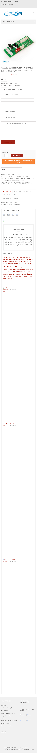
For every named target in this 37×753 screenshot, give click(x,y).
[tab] (6, 195)
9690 (12, 182)
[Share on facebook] (9, 169)
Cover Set (5, 264)
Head (18, 267)
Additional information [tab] (22, 191)
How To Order (5, 723)
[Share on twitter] (12, 169)
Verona (10, 278)
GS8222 (27, 182)
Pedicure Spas (24, 272)
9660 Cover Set (26, 257)
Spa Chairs (10, 276)
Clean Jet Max (27, 261)
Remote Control (11, 274)
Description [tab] (7, 191)
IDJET (21, 267)
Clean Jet (20, 261)
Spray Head (19, 276)
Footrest (16, 264)
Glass (20, 263)
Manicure (12, 269)
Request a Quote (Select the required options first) (18, 161)
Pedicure (15, 272)
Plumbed (31, 272)
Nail (32, 269)
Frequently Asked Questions (9, 720)
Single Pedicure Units (21, 274)
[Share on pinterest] (16, 169)
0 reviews (14, 75)
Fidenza (10, 264)
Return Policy (4, 710)
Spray (14, 276)
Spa (28, 274)
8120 (4, 257)
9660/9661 (5, 259)
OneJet (10, 272)
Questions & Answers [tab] (10, 198)
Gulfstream (4, 184)
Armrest (5, 261)
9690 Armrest (15, 259)
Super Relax (11, 184)
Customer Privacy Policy (7, 708)
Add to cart (16, 155)
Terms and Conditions (7, 726)
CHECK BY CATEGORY (8, 21)
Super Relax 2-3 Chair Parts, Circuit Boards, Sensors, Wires (17, 179)
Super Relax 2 (19, 184)
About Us (3, 705)
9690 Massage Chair (19, 182)
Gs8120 (30, 263)
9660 (9, 182)
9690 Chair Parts (9, 70)
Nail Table (5, 272)
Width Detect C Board (29, 184)
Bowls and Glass (13, 261)
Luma (25, 267)
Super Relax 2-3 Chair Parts (17, 178)
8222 (5, 182)
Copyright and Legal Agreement (6, 717)
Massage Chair (19, 269)
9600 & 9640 (12, 257)
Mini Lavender (27, 269)
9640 (16, 257)
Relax (4, 274)
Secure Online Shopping (8, 713)
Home (2, 70)
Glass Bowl (25, 263)
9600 (7, 257)
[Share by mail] (19, 169)
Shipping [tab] (15, 195)
